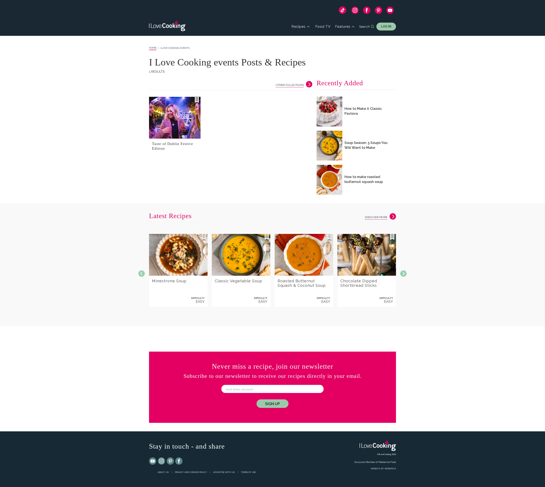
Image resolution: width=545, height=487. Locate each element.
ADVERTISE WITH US (224, 472)
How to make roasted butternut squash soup (363, 179)
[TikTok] (342, 11)
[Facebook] (367, 11)
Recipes (298, 27)
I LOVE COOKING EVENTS (175, 47)
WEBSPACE (390, 468)
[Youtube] (153, 461)
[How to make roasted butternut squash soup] (329, 180)
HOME (152, 47)
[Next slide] (403, 273)
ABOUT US (163, 472)
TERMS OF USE (248, 472)
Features (342, 27)
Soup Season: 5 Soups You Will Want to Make (365, 145)
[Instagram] (355, 11)
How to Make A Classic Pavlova (363, 111)
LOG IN (386, 26)
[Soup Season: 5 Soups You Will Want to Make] (329, 146)
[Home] (167, 26)
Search (364, 26)
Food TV (323, 27)
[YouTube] (390, 11)
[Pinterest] (378, 11)
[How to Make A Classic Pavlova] (329, 111)
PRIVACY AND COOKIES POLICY (191, 472)
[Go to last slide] (141, 273)
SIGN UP (272, 403)
